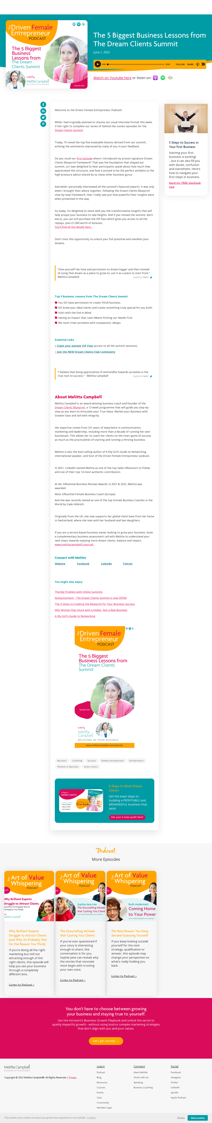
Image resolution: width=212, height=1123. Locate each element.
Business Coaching (143, 1087)
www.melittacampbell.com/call (75, 544)
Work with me (141, 1077)
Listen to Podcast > (21, 985)
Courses (101, 1087)
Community (103, 1102)
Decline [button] (181, 1118)
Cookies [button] (91, 1118)
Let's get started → (106, 1041)
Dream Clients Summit (69, 130)
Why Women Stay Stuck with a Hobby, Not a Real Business (91, 610)
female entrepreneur (113, 760)
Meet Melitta (141, 1072)
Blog (99, 1077)
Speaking (138, 1082)
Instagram (176, 1077)
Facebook (176, 1072)
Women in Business (68, 766)
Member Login (104, 1107)
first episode (84, 158)
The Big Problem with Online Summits (79, 592)
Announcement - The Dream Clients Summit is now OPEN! (91, 598)
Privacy (73, 1077)
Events (100, 1092)
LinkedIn (175, 1087)
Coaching (77, 760)
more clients (91, 766)
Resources (102, 1082)
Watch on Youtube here (112, 77)
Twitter (174, 1082)
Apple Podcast (178, 1097)
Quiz (99, 1097)
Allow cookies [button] (198, 1118)
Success (92, 760)
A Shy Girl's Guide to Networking (75, 616)
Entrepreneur (136, 760)
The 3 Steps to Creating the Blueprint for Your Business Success (95, 604)
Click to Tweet (141, 278)
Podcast (101, 1072)
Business (62, 760)
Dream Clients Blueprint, (70, 407)
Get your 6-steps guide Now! (127, 817)
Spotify (174, 1092)
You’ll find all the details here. (74, 227)
